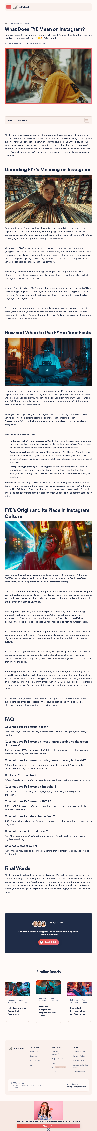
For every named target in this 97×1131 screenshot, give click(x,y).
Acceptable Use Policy (80, 1066)
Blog (53, 1063)
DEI (31, 1065)
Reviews (33, 1056)
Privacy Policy (79, 1056)
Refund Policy (79, 1060)
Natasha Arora (14, 43)
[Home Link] (6, 23)
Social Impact (36, 1060)
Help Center (57, 1058)
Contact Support (55, 1053)
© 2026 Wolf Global (26, 1085)
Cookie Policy (79, 1072)
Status (55, 1072)
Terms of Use (79, 1052)
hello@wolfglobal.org (76, 1087)
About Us (34, 1052)
